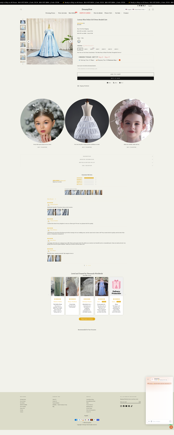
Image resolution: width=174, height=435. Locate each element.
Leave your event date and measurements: (86, 65)
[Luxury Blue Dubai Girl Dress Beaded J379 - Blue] (36, 384)
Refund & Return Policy (87, 162)
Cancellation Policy (90, 399)
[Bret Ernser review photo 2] (58, 258)
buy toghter (42, 147)
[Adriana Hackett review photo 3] (65, 212)
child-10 (104, 49)
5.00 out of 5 (63, 180)
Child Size (85, 45)
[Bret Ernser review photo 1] (50, 258)
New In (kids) (23, 406)
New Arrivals (22, 401)
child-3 (80, 49)
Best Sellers (22, 403)
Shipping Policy (89, 406)
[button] (136, 9)
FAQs (87, 403)
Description (87, 156)
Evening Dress (23, 399)
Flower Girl (22, 408)
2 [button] (86, 265)
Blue (79, 41)
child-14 (116, 49)
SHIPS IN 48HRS (23, 404)
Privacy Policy (89, 408)
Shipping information (87, 159)
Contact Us (55, 401)
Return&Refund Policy (90, 401)
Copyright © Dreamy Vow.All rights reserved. (87, 424)
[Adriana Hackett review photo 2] (58, 212)
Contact (21, 411)
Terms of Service (89, 404)
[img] (50, 202)
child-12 (110, 49)
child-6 (91, 49)
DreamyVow (87, 9)
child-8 (97, 49)
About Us (54, 399)
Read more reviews (87, 319)
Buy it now (115, 78)
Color (80, 38)
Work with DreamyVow (90, 410)
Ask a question (87, 165)
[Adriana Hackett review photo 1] (50, 212)
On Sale (21, 410)
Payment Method (56, 403)
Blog (53, 406)
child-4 (86, 49)
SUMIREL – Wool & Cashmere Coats (60, 404)
